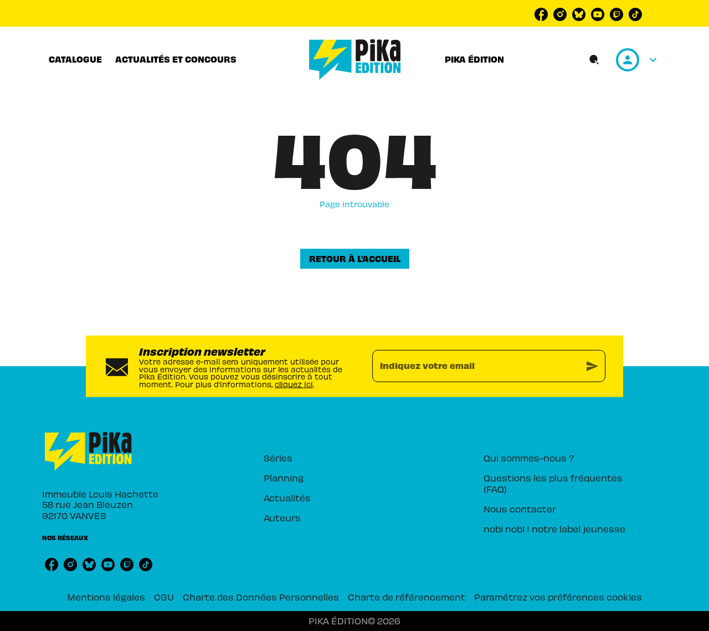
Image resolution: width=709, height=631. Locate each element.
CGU (164, 596)
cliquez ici (294, 384)
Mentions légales (106, 596)
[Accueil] (355, 59)
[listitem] (541, 14)
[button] (354, 259)
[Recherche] (594, 60)
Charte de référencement (406, 596)
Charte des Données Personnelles (261, 596)
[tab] (75, 59)
